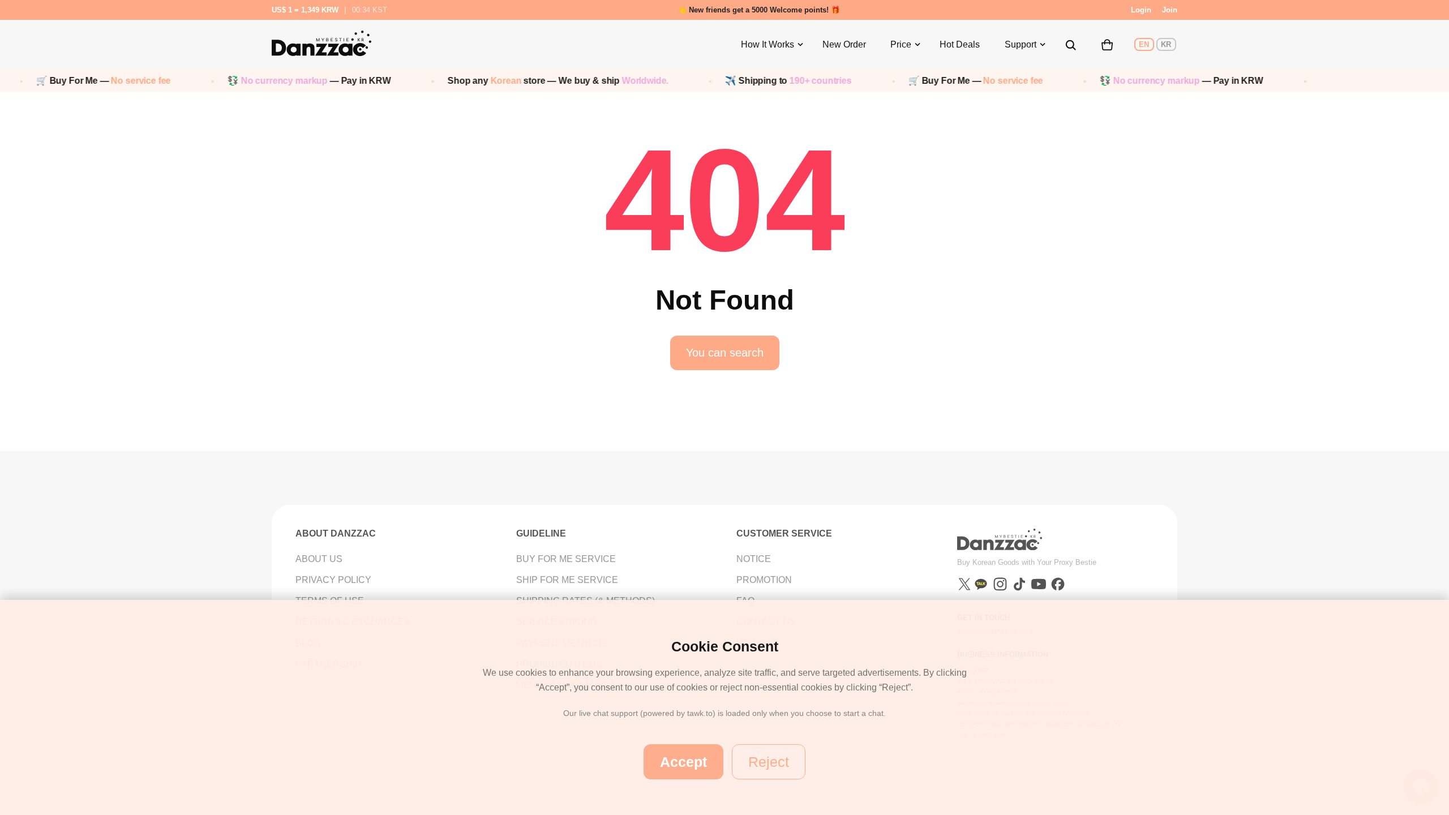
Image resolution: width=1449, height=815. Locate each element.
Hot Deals (960, 44)
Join (1169, 10)
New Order (844, 44)
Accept (683, 762)
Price (900, 44)
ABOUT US (318, 559)
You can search (725, 352)
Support (1020, 44)
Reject (768, 762)
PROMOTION (764, 580)
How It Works (767, 44)
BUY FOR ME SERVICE (566, 559)
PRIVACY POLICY (333, 580)
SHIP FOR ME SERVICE (567, 580)
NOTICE (753, 559)
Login (1141, 10)
